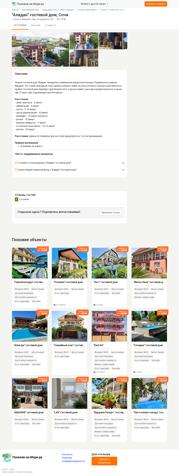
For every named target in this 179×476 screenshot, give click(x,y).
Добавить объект (155, 4)
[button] (69, 163)
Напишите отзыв (111, 212)
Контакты (67, 454)
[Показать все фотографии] (40, 49)
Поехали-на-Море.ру (30, 4)
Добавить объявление (104, 461)
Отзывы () (50, 25)
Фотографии (20, 25)
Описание (35, 25)
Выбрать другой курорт (93, 4)
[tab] (69, 163)
